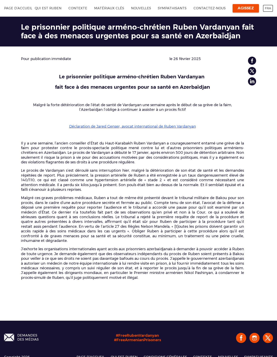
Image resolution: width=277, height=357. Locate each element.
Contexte (77, 8)
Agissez (246, 8)
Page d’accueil (18, 8)
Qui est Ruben (48, 8)
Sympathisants (172, 8)
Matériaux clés (109, 8)
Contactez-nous (209, 8)
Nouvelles (141, 8)
